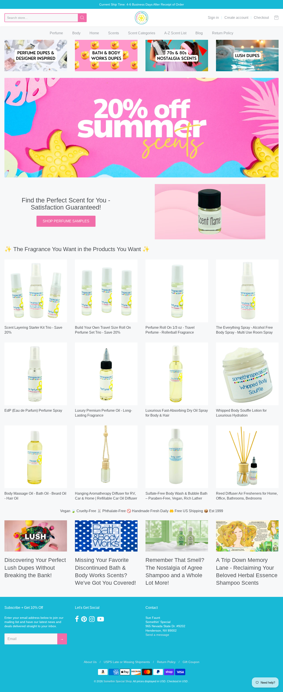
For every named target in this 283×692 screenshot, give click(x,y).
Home (94, 33)
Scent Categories (141, 33)
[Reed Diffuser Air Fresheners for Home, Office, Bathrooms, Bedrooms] (247, 456)
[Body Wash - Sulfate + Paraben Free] (176, 456)
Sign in (213, 17)
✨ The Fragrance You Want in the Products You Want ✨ (77, 249)
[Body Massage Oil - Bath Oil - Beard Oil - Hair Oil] (35, 456)
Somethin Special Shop (117, 681)
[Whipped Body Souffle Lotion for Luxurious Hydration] (247, 373)
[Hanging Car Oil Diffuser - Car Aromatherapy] (106, 456)
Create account (236, 17)
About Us (90, 662)
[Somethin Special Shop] (141, 17)
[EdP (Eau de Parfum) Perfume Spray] (35, 373)
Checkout (261, 17)
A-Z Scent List (175, 33)
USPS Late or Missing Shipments (127, 662)
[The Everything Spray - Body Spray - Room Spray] (247, 291)
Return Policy (222, 33)
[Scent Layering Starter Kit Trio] (35, 291)
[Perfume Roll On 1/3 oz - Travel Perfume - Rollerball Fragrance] (176, 291)
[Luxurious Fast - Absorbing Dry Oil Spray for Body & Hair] (176, 373)
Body (76, 33)
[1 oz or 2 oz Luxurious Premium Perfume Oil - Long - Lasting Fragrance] (106, 373)
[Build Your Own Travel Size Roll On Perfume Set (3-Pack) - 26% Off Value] (106, 291)
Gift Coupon (191, 662)
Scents (113, 33)
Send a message (157, 634)
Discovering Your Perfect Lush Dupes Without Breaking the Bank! (35, 567)
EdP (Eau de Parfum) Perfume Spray (33, 410)
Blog (199, 33)
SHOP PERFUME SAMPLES (66, 221)
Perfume (56, 33)
